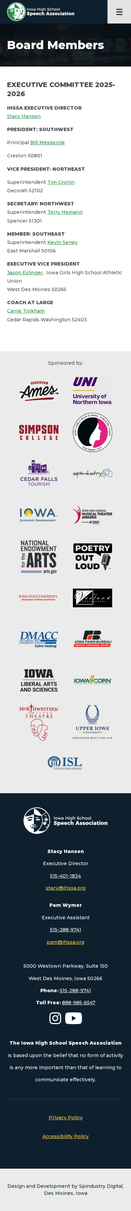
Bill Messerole (47, 142)
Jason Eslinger (25, 273)
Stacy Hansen (24, 116)
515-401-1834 (65, 876)
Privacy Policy (66, 1118)
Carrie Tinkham (26, 311)
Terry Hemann (65, 212)
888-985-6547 (78, 1003)
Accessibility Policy (65, 1136)
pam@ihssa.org (65, 942)
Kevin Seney (62, 242)
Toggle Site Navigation (119, 12)
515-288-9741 (65, 930)
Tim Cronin (61, 182)
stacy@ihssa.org (65, 888)
